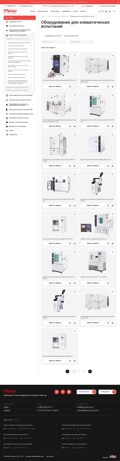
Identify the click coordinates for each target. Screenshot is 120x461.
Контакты (83, 11)
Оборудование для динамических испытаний (17, 90)
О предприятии (66, 11)
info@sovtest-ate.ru (27, 6)
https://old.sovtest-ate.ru (82, 2)
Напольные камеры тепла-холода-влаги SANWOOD (18, 53)
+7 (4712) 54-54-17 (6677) (48, 411)
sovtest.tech (67, 438)
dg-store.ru (67, 447)
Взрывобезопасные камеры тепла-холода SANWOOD (18, 57)
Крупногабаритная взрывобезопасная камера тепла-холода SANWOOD (19, 62)
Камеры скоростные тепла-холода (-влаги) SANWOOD (18, 71)
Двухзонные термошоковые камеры (16, 74)
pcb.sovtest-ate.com (11, 438)
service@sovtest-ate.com (88, 411)
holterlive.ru (9, 447)
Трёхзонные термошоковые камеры (16, 77)
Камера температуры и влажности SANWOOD (19, 42)
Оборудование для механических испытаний (17, 87)
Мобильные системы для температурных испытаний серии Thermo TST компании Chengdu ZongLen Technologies (18, 82)
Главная (43, 16)
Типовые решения (42, 11)
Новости (75, 11)
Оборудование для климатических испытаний (17, 38)
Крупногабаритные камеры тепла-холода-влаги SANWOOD (18, 66)
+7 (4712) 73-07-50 (84, 428)
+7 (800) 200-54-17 (11, 6)
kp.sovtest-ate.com (69, 428)
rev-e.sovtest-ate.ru (11, 428)
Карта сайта (50, 456)
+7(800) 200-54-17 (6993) (28, 428)
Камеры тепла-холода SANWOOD (16, 45)
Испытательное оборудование (60, 16)
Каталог (32, 11)
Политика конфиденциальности (35, 456)
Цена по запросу (55, 86)
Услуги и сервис (54, 11)
